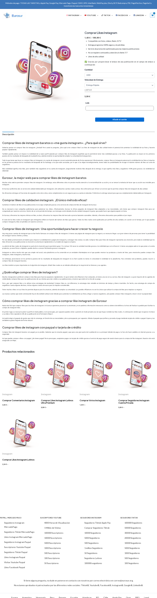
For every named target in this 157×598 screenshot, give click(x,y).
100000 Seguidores (133, 522)
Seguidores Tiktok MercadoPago (19, 532)
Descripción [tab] (8, 134)
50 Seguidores (90, 553)
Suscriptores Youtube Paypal (17, 547)
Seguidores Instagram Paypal (17, 542)
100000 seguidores (93, 563)
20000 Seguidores (132, 538)
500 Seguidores (91, 543)
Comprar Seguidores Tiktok (97, 528)
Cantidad (89, 70)
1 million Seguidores (93, 548)
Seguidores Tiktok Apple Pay (97, 522)
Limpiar (88, 90)
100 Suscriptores (52, 558)
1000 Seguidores (132, 553)
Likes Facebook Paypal (14, 567)
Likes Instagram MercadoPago (18, 537)
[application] (80, 15)
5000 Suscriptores (52, 543)
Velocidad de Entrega (94, 80)
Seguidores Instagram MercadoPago (14, 524)
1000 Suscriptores (52, 548)
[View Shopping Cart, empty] (152, 15)
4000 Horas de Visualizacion (57, 522)
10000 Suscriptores (53, 538)
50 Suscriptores (51, 563)
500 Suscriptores (52, 553)
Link (87, 103)
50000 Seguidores (132, 528)
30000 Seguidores (132, 533)
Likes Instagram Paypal (14, 557)
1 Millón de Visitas (52, 528)
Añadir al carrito (120, 120)
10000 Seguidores (92, 533)
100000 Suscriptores (53, 533)
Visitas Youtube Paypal (14, 562)
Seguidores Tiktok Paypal (15, 552)
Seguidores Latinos (93, 558)
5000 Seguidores (92, 538)
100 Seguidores (131, 563)
